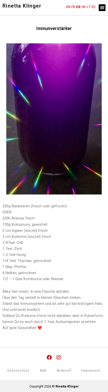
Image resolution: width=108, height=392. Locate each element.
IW (84, 6)
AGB (43, 370)
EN (68, 6)
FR (73, 6)
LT (89, 6)
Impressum (90, 370)
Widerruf (64, 370)
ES (93, 6)
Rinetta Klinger (22, 6)
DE (78, 6)
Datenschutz (18, 370)
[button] (102, 7)
